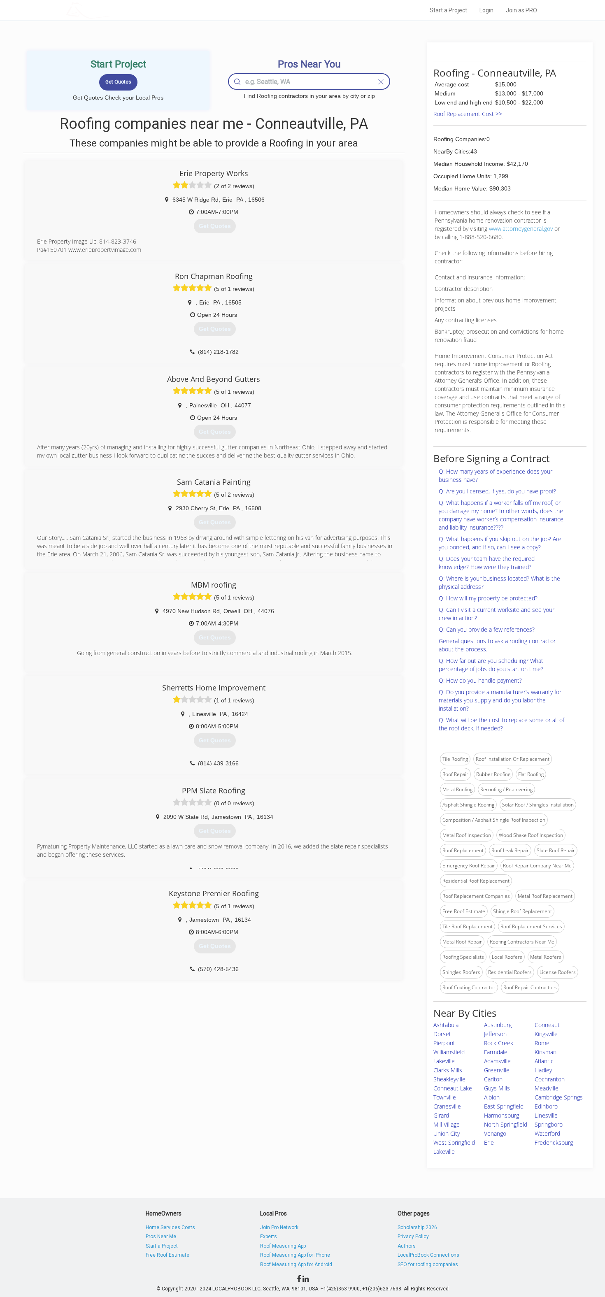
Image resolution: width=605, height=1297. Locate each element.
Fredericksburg (554, 1142)
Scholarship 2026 (417, 1227)
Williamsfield (449, 1052)
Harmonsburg (501, 1115)
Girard (441, 1115)
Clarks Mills (447, 1070)
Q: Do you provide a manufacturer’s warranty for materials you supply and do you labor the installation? (500, 700)
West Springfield (454, 1142)
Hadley (543, 1070)
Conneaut (547, 1025)
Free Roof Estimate (167, 1255)
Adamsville (497, 1061)
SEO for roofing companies (428, 1264)
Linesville (546, 1115)
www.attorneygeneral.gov (521, 228)
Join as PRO (521, 10)
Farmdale (495, 1052)
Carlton (493, 1079)
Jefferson (495, 1034)
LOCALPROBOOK (113, 10)
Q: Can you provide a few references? (487, 629)
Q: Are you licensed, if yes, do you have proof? (497, 491)
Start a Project (448, 10)
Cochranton (550, 1079)
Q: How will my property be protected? (488, 598)
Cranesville (447, 1106)
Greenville (497, 1070)
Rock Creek (498, 1043)
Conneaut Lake (452, 1088)
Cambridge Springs (559, 1097)
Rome (542, 1043)
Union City (446, 1133)
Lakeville (444, 1061)
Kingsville (546, 1034)
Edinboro (546, 1106)
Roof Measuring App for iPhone (295, 1255)
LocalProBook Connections (428, 1255)
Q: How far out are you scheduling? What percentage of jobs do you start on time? (491, 665)
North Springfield (505, 1124)
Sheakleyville (449, 1079)
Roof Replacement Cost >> (467, 114)
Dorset (442, 1034)
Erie (489, 1142)
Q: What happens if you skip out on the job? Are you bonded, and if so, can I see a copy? (500, 543)
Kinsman (545, 1052)
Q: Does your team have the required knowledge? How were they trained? (487, 563)
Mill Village (446, 1124)
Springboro (549, 1124)
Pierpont (444, 1043)
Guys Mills (497, 1088)
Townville (444, 1097)
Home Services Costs (170, 1227)
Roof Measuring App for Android (296, 1264)
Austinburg (498, 1025)
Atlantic (544, 1061)
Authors (407, 1246)
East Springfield (504, 1106)
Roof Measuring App (283, 1246)
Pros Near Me (161, 1236)
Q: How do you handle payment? (480, 680)
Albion (492, 1097)
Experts (268, 1236)
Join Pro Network (279, 1227)
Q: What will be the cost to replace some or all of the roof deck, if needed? (501, 724)
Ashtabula (445, 1025)
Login (486, 10)
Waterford (547, 1133)
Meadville (546, 1088)
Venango (495, 1133)
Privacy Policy (413, 1236)
